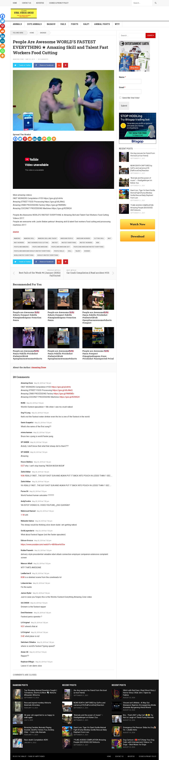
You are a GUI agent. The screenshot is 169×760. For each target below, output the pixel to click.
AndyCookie (26, 501)
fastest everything (69, 242)
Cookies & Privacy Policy (58, 3)
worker (87, 251)
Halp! (86, 24)
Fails (63, 24)
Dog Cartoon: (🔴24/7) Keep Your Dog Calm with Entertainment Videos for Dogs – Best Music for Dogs (138, 742)
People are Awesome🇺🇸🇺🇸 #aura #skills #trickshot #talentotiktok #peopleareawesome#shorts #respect (97, 317)
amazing (17, 238)
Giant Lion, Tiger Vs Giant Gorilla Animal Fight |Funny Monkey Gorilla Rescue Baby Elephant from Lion (90, 729)
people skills (59, 251)
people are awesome (40, 247)
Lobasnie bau (26, 583)
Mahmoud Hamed (28, 511)
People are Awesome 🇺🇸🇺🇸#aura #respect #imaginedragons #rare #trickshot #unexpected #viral (98, 355)
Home (15, 3)
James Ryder (26, 593)
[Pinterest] (65, 65)
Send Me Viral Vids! (131, 98)
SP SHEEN (25, 442)
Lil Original (25, 622)
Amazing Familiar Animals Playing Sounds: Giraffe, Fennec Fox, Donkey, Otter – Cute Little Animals (39, 729)
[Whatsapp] (49, 139)
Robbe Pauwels (27, 550)
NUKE (23, 403)
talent (77, 251)
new (97, 242)
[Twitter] (20, 139)
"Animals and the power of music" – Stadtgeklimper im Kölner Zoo (141, 180)
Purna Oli (24, 491)
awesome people (67, 238)
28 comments (43, 59)
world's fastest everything (47, 255)
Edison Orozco (27, 540)
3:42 (22, 636)
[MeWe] (39, 139)
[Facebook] (15, 139)
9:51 (22, 626)
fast (109, 238)
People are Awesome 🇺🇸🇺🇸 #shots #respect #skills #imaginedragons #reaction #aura (27, 316)
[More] (54, 139)
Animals (17, 24)
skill (70, 251)
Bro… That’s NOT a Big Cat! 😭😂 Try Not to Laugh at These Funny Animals (138, 716)
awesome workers (83, 238)
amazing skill (29, 238)
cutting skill (99, 238)
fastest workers (86, 242)
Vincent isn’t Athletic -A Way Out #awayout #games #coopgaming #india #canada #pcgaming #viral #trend (139, 705)
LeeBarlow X (26, 573)
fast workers (19, 242)
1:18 (22, 515)
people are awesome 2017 (60, 247)
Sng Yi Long (25, 413)
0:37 (22, 466)
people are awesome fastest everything (88, 247)
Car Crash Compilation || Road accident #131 (88, 272)
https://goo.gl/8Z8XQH (70, 397)
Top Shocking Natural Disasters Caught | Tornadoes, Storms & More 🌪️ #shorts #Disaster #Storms (40, 692)
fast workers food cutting (38, 242)
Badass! (51, 24)
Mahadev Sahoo (27, 521)
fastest (55, 242)
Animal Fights (102, 24)
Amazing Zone (18, 59)
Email (122, 87)
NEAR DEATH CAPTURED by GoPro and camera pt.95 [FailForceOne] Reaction (141, 168)
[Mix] (44, 139)
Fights (74, 24)
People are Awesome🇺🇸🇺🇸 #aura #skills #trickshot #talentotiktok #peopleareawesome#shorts (27, 355)
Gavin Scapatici (27, 423)
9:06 (22, 475)
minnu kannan (26, 432)
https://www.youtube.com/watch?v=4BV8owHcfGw (43, 544)
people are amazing (21, 247)
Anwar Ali (24, 652)
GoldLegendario (27, 531)
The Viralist (22, 756)
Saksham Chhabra (28, 642)
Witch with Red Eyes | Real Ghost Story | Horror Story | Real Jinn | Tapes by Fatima (139, 692)
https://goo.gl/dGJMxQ (62, 390)
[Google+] (59, 65)
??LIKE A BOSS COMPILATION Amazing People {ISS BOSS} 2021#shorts (141, 207)
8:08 (22, 577)
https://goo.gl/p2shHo (61, 387)
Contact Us (26, 3)
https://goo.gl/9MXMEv (64, 393)
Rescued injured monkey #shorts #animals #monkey (37, 704)
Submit (124, 106)
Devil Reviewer (27, 613)
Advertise (40, 3)
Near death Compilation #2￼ (36, 740)
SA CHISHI (25, 603)
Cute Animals (34, 24)
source (16, 232)
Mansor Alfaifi (26, 563)
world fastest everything (24, 255)
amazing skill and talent (47, 238)
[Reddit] (30, 139)
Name (122, 77)
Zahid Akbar (26, 472)
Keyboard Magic (27, 662)
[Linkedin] (34, 139)
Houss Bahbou (27, 462)
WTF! (117, 24)
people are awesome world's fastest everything (32, 251)
